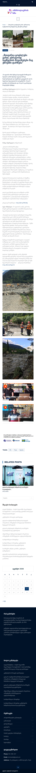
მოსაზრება (7, 730)
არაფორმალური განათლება (13, 718)
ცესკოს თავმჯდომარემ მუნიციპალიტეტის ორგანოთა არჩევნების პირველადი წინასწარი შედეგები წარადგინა (17, 523)
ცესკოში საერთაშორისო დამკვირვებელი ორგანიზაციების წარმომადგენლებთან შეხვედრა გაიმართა (18, 556)
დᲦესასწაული (8, 724)
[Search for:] (8, 2)
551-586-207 (12, 754)
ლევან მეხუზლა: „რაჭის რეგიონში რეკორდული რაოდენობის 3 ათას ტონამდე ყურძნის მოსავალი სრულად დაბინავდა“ (18, 512)
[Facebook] (17, 5)
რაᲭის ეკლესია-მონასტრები (12, 733)
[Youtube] (19, 5)
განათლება (7, 721)
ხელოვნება (7, 742)
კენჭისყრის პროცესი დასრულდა (13, 517)
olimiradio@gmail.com (14, 757)
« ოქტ (4, 601)
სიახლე (6, 736)
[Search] (32, 2)
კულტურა (7, 727)
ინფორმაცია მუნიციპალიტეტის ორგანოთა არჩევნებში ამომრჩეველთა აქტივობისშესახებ (17, 693)
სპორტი (6, 739)
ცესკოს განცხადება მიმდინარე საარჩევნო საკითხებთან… (15, 488)
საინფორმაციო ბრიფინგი (10, 539)
